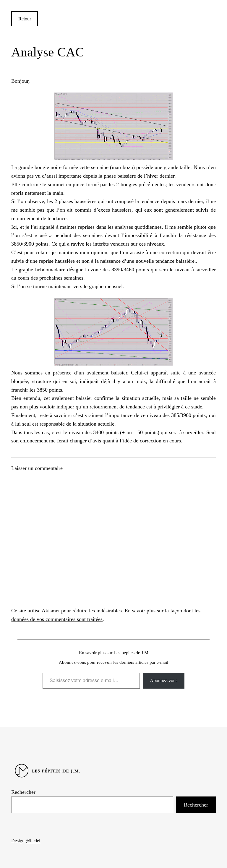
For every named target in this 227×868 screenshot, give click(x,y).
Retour (24, 18)
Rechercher (23, 792)
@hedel (33, 840)
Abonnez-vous (163, 680)
